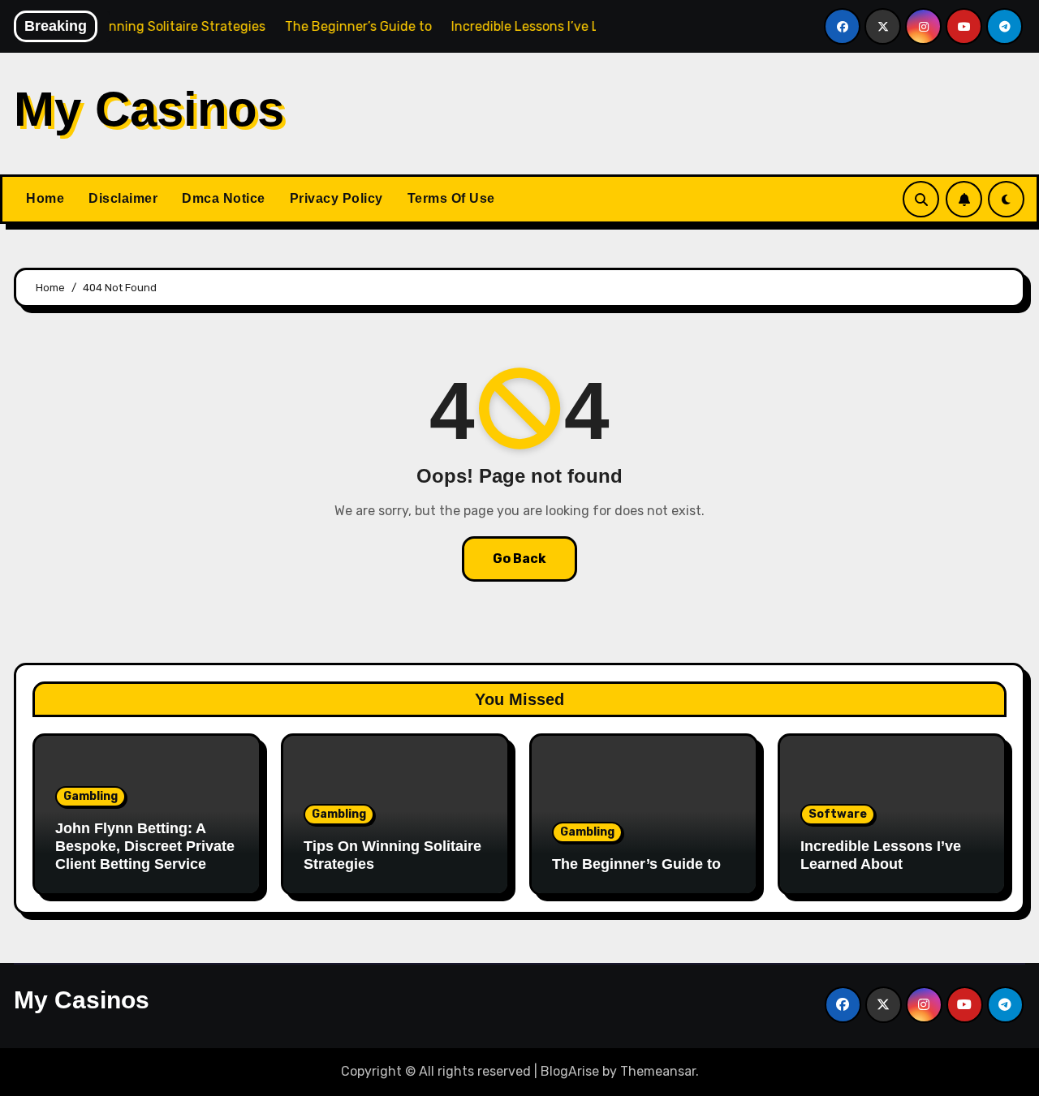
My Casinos (149, 109)
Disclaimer (122, 198)
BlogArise (570, 1071)
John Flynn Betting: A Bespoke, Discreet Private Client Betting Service (145, 845)
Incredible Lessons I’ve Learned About (880, 855)
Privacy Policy (336, 198)
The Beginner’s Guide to (636, 864)
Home (45, 198)
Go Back (519, 558)
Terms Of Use (451, 198)
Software (837, 814)
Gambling (90, 796)
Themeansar (658, 1071)
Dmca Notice (223, 198)
